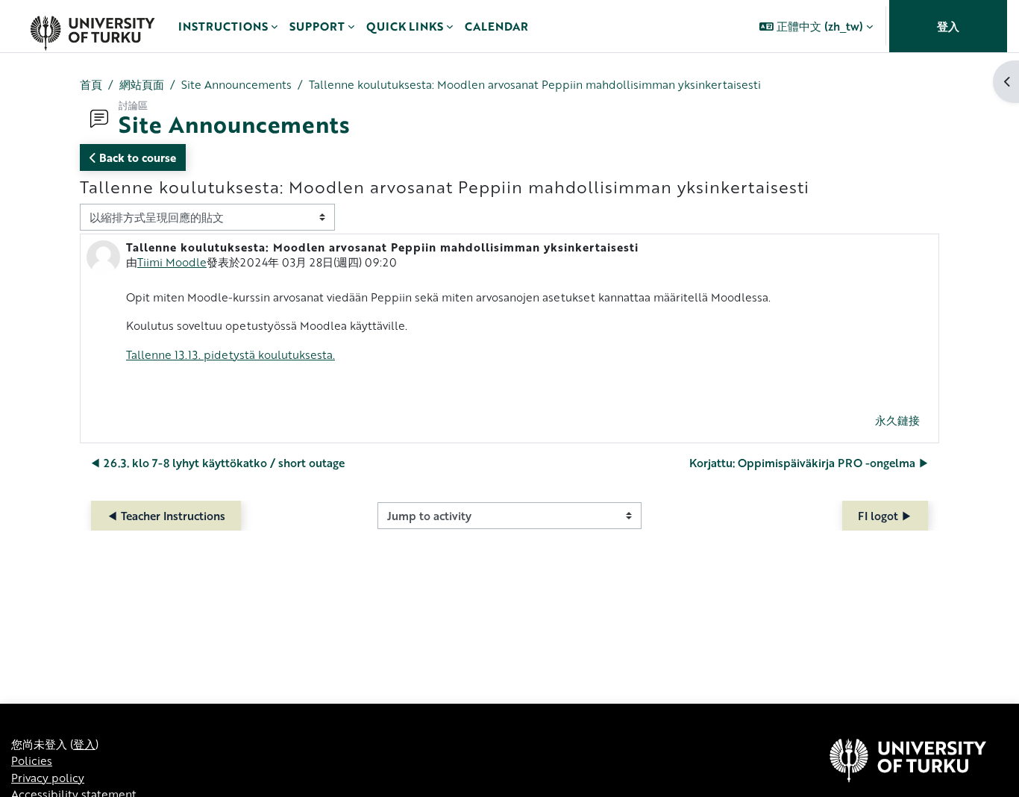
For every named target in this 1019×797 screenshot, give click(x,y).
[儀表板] (92, 26)
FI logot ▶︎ (885, 515)
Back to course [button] (136, 157)
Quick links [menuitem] (404, 26)
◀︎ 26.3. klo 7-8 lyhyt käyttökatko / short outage (217, 462)
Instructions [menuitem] (223, 26)
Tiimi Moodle (172, 262)
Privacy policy (47, 777)
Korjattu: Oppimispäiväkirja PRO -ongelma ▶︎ (809, 462)
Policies (31, 760)
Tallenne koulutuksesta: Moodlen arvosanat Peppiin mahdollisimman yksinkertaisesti (535, 84)
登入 (948, 26)
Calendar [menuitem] (496, 26)
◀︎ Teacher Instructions (166, 515)
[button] (816, 26)
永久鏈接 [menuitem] (897, 420)
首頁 (91, 84)
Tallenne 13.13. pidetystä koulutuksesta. (230, 354)
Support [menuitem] (317, 26)
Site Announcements (236, 84)
